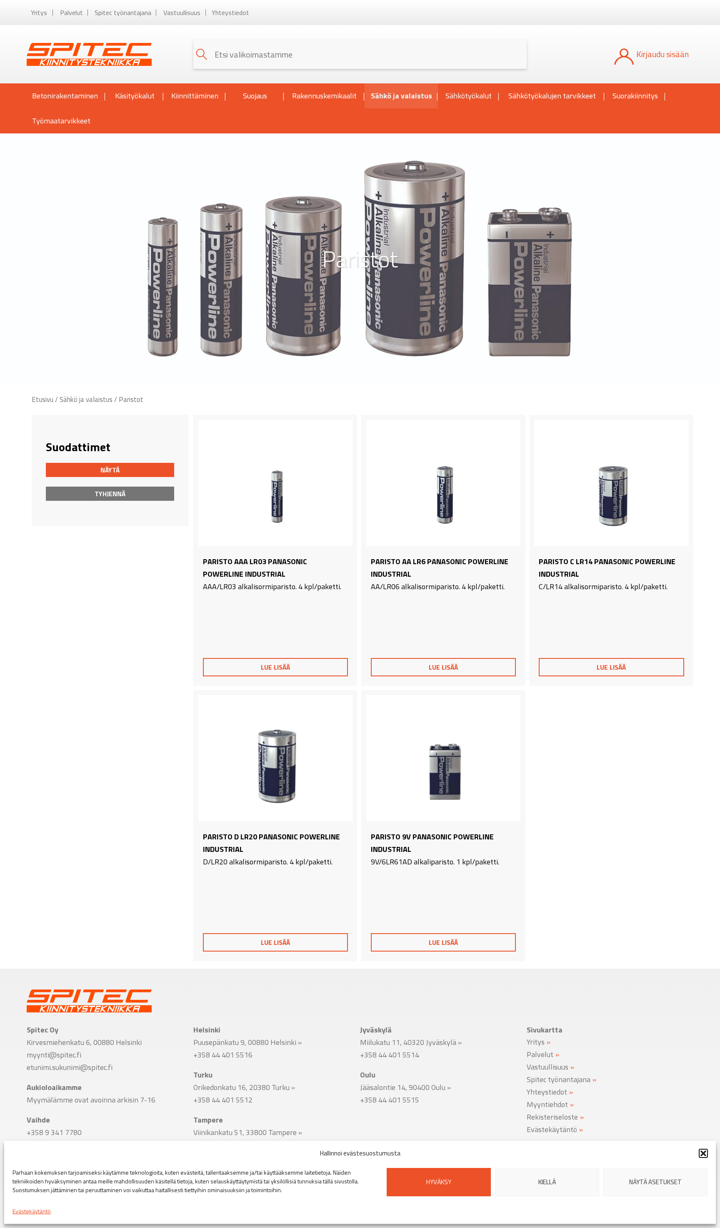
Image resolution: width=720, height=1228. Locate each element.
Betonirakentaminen (65, 95)
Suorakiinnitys (635, 95)
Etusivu (42, 399)
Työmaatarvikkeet (61, 120)
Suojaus (255, 95)
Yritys (39, 13)
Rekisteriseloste (552, 1116)
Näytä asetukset (655, 1182)
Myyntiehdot (547, 1104)
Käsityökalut (135, 95)
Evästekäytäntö (31, 1211)
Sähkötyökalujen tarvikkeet (552, 95)
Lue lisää (275, 667)
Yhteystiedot (230, 13)
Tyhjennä (110, 494)
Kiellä (547, 1182)
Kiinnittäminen (194, 95)
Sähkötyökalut (468, 95)
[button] (703, 1153)
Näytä (110, 470)
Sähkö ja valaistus (401, 95)
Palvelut (71, 13)
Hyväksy (438, 1182)
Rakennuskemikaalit (324, 95)
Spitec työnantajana (123, 13)
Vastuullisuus (181, 13)
